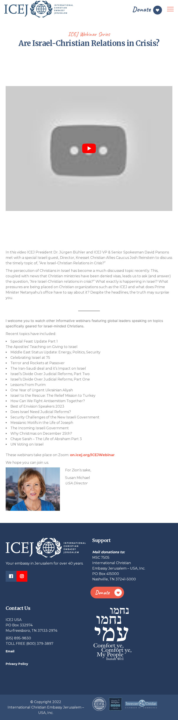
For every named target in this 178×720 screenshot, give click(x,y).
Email (10, 651)
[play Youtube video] (89, 148)
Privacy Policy (17, 664)
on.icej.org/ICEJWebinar (92, 455)
